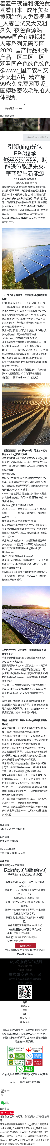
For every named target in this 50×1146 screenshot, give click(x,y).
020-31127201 (25, 966)
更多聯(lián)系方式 (33, 925)
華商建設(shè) (13, 108)
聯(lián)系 (25, 1022)
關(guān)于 (25, 1018)
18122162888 (25, 970)
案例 (25, 1010)
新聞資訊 (43, 137)
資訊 (25, 1014)
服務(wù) (25, 1006)
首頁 (25, 1002)
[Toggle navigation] (24, 104)
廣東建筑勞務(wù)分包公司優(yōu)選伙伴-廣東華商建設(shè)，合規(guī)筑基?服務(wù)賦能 (24, 810)
